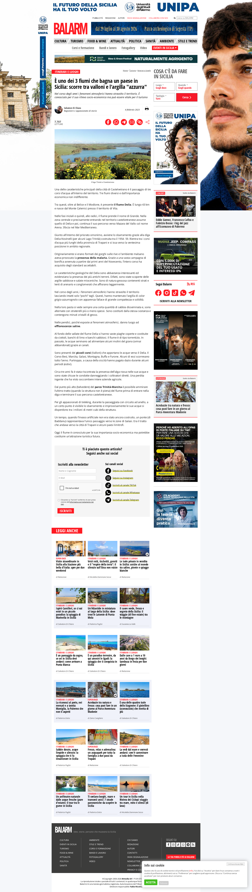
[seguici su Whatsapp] (183, 844)
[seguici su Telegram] (188, 844)
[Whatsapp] (108, 492)
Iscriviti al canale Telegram (126, 499)
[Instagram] (108, 477)
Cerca (185, 97)
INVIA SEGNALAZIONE (136, 18)
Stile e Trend (96, 844)
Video (143, 48)
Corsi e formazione (83, 48)
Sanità (63, 865)
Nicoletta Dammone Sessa (100, 577)
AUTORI (121, 18)
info (191, 870)
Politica (64, 861)
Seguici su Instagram (123, 477)
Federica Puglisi (96, 624)
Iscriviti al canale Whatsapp (126, 492)
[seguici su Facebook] (168, 844)
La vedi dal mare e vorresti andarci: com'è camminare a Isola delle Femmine (134, 753)
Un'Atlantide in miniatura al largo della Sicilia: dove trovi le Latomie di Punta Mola (101, 613)
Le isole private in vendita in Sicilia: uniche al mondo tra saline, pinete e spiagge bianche (134, 565)
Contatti (132, 852)
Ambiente (94, 840)
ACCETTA (151, 882)
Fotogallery (128, 48)
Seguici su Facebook (123, 470)
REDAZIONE (110, 18)
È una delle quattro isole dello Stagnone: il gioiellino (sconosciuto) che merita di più (134, 707)
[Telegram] (108, 499)
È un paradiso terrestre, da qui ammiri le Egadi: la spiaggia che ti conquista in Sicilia (102, 660)
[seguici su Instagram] (173, 844)
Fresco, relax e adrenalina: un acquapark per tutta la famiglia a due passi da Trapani (102, 754)
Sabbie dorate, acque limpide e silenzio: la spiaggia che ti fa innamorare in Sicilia (67, 754)
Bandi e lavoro (108, 48)
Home (125, 70)
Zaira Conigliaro (96, 718)
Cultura (64, 840)
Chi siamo (132, 840)
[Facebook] (108, 470)
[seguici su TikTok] (178, 844)
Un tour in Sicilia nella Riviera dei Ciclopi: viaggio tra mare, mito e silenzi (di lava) (134, 801)
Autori (131, 848)
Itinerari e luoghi (144, 70)
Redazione (62, 577)
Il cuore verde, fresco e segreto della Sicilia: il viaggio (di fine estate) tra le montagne (134, 613)
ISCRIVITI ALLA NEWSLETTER (175, 301)
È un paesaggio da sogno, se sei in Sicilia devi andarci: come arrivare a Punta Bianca (69, 660)
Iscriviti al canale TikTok (124, 485)
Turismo (132, 70)
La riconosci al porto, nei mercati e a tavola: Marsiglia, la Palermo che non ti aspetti (69, 707)
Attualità (65, 857)
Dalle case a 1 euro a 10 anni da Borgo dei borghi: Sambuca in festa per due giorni (133, 660)
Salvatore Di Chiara (66, 624)
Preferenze (163, 883)
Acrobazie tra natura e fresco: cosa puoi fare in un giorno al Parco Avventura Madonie (102, 707)
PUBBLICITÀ (97, 18)
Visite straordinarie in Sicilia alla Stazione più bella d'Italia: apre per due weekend (70, 565)
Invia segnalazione (137, 857)
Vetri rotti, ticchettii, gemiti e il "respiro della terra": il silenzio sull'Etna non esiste (102, 564)
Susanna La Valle (128, 624)
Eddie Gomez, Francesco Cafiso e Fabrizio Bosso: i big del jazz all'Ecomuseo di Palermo (175, 223)
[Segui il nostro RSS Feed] (193, 844)
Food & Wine (66, 852)
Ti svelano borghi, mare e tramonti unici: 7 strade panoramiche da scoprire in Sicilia (102, 801)
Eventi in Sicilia (68, 844)
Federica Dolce (64, 718)
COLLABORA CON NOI (158, 18)
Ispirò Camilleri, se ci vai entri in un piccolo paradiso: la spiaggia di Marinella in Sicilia (69, 613)
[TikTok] (108, 485)
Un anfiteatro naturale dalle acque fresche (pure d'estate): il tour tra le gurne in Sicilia (69, 801)
